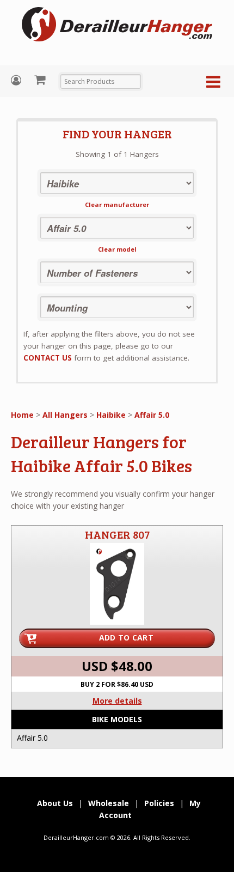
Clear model (117, 249)
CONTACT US (47, 358)
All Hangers (65, 415)
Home (22, 415)
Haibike (111, 415)
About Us (55, 803)
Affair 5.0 (151, 415)
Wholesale (108, 803)
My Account (17, 80)
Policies (159, 803)
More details (117, 701)
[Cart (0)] (41, 80)
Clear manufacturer (117, 204)
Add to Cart (126, 637)
